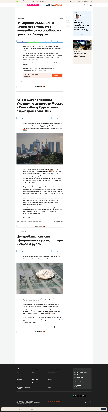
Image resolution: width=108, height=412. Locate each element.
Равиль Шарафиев (84, 15)
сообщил (38, 173)
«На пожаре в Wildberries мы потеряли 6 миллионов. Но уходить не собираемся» (82, 24)
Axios (24, 128)
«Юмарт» (82, 17)
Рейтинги (50, 377)
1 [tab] (81, 34)
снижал (42, 317)
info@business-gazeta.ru (79, 377)
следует (30, 259)
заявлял (47, 193)
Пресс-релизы (19, 379)
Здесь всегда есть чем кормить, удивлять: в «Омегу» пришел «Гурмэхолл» (82, 55)
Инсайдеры (50, 379)
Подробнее (61, 408)
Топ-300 (49, 387)
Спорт (20, 369)
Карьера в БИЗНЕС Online (21, 385)
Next (90, 34)
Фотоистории (35, 379)
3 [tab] (82, 34)
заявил (49, 311)
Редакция (18, 382)
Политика (29, 217)
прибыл (51, 169)
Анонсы (33, 372)
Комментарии (40, 86)
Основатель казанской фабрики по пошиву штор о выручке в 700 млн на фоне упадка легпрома (81, 30)
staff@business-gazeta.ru (79, 386)
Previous (74, 34)
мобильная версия (52, 395)
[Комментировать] (68, 17)
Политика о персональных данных (54, 401)
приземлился (54, 198)
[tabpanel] (82, 23)
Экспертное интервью (55, 369)
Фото (33, 377)
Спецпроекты (51, 382)
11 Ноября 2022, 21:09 (20, 18)
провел (58, 186)
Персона (18, 374)
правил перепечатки (60, 405)
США (24, 217)
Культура (35, 369)
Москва (79, 1)
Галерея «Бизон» (51, 385)
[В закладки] (68, 21)
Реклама (34, 382)
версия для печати (59, 81)
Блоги (17, 377)
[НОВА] (33, 5)
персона (75, 12)
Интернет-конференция (52, 372)
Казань (18, 4)
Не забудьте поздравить (53, 374)
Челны (71, 1)
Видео (33, 374)
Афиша (17, 372)
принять (103, 409)
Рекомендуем (77, 51)
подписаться (56, 75)
